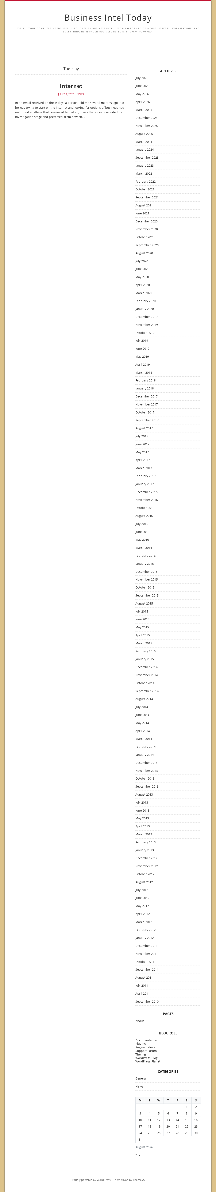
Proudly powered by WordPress (91, 1180)
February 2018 (145, 380)
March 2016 (143, 548)
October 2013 (144, 778)
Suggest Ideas (145, 1047)
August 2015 (144, 603)
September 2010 (147, 1001)
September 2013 (147, 786)
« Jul (138, 1154)
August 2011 (144, 977)
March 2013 (143, 834)
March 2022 (143, 173)
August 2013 (144, 794)
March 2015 (143, 643)
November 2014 (146, 675)
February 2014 (145, 747)
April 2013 (142, 826)
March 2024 (143, 142)
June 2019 (142, 349)
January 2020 (144, 309)
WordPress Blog (146, 1058)
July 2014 (141, 707)
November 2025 (146, 126)
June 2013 (142, 810)
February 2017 (145, 476)
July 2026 (141, 78)
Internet (71, 85)
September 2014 (147, 691)
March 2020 (143, 293)
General (141, 1078)
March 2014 (143, 739)
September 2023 (147, 157)
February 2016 (145, 556)
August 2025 (144, 134)
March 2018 (143, 373)
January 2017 (144, 484)
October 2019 (144, 333)
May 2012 (142, 906)
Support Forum (146, 1051)
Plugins (140, 1044)
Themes (141, 1054)
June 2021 (142, 213)
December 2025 (146, 118)
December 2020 (146, 221)
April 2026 (142, 102)
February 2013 (145, 842)
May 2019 (142, 357)
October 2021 (144, 189)
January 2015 (144, 659)
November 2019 (146, 325)
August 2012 (144, 882)
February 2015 (145, 651)
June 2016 (142, 532)
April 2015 (142, 635)
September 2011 (147, 969)
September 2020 (147, 245)
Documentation (146, 1040)
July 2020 (141, 261)
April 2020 (142, 285)
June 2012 (142, 898)
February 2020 (145, 301)
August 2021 (144, 205)
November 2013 (146, 771)
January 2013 (144, 850)
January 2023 (144, 165)
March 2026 (143, 110)
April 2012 (142, 914)
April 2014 (142, 731)
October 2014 (144, 683)
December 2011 (146, 946)
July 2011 (141, 985)
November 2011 (146, 954)
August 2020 (144, 253)
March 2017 (143, 468)
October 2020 (144, 237)
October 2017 (144, 412)
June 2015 (142, 619)
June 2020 (142, 269)
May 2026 (142, 94)
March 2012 (143, 922)
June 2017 (142, 444)
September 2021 (147, 197)
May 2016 (142, 540)
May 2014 (142, 723)
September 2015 (147, 595)
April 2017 (142, 460)
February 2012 (145, 930)
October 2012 (144, 874)
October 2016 (144, 508)
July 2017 (141, 436)
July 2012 (141, 890)
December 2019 (146, 317)
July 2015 (141, 611)
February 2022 (145, 181)
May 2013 (142, 818)
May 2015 (142, 627)
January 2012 (144, 938)
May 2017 (142, 452)
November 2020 (146, 229)
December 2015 (146, 572)
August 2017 (144, 428)
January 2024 (144, 149)
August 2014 (144, 699)
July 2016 (141, 524)
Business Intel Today (108, 17)
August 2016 (144, 516)
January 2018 (144, 388)
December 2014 (146, 667)
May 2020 (142, 277)
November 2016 (146, 500)
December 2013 (146, 763)
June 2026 (142, 86)
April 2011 (142, 993)
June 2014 (142, 715)
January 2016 (144, 564)
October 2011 (144, 962)
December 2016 (146, 492)
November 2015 (146, 579)
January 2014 (144, 755)
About (139, 1021)
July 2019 (141, 340)
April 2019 (142, 365)
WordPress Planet (147, 1061)
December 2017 (146, 396)
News (80, 94)
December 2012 (146, 858)
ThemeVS (139, 1180)
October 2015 (144, 587)
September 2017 (147, 420)
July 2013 (141, 802)
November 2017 (146, 404)
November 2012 (146, 866)
